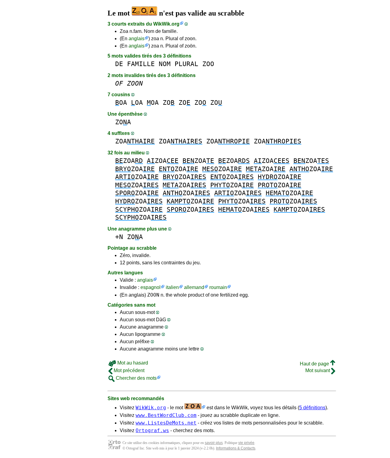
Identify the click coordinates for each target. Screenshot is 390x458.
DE (119, 64)
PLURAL (186, 64)
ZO (169, 102)
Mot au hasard (132, 362)
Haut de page (315, 363)
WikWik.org (166, 23)
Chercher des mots (136, 378)
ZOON (153, 295)
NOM (165, 64)
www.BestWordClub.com (166, 415)
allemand (194, 287)
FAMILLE (141, 64)
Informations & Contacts (235, 448)
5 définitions (312, 407)
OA (121, 102)
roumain (218, 287)
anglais (136, 38)
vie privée (246, 443)
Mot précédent (128, 370)
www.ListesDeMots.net (166, 423)
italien (172, 287)
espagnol (150, 287)
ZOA (123, 122)
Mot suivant (318, 370)
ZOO (208, 64)
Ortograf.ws (152, 430)
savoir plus (214, 443)
